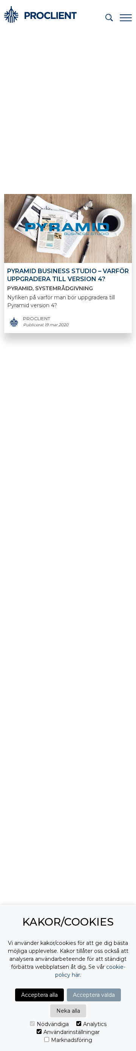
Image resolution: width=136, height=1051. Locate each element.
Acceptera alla (39, 995)
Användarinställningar (71, 1032)
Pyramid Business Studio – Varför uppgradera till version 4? (68, 275)
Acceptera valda (94, 995)
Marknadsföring (71, 1040)
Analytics (95, 1024)
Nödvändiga (53, 1024)
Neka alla (68, 1010)
